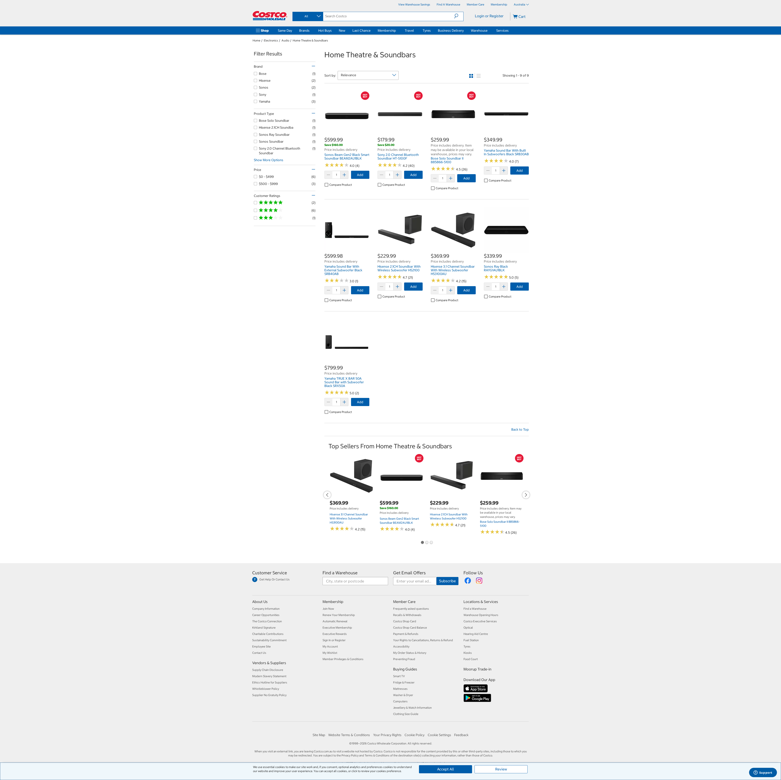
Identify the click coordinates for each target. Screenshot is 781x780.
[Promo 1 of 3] (422, 542)
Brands (304, 30)
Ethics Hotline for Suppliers (269, 682)
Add (360, 175)
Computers (400, 701)
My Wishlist (330, 653)
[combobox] (307, 16)
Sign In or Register (334, 640)
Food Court (471, 659)
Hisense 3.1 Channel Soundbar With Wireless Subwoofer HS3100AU (349, 518)
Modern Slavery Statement (269, 676)
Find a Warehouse (340, 573)
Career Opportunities (265, 615)
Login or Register (489, 16)
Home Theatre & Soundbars (310, 40)
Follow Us (473, 573)
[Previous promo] (327, 495)
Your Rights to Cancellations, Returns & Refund (423, 640)
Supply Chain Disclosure (267, 670)
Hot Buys (325, 30)
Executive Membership (337, 627)
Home (256, 40)
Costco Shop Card (404, 621)
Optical (468, 627)
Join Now (328, 609)
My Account (330, 646)
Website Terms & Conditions (349, 735)
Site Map (319, 735)
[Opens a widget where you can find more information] (763, 773)
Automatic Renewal (335, 621)
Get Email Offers (409, 573)
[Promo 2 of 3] (426, 542)
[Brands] (310, 30)
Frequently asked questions (411, 609)
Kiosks (468, 653)
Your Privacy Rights (387, 735)
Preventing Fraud (404, 659)
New (342, 30)
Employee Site (261, 646)
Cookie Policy (414, 735)
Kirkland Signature (264, 627)
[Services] (509, 30)
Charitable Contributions (268, 634)
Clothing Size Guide (405, 714)
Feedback (461, 735)
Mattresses (400, 689)
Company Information (266, 609)
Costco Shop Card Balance (410, 627)
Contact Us (259, 653)
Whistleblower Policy (265, 689)
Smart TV (399, 676)
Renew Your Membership (339, 615)
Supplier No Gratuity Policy (269, 695)
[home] (270, 16)
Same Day (285, 30)
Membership (387, 30)
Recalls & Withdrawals (407, 615)
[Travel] (415, 30)
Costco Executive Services (480, 621)
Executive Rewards (335, 634)
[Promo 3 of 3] (431, 542)
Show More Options (268, 160)
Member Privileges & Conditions (343, 659)
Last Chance (361, 30)
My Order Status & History (409, 653)
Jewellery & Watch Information (412, 707)
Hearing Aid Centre (476, 634)
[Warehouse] (488, 30)
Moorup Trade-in (477, 669)
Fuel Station (471, 640)
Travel (409, 30)
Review (501, 769)
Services (502, 30)
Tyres (427, 30)
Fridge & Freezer (403, 682)
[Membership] (397, 30)
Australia (519, 4)
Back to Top (520, 429)
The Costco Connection (267, 621)
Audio (285, 40)
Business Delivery (451, 30)
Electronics (271, 40)
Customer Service (269, 573)
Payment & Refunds (405, 634)
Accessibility (401, 646)
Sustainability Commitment (269, 640)
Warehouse (479, 30)
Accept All (445, 769)
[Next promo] (526, 495)
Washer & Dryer (403, 695)
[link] (346, 134)
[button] (458, 16)
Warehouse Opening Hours (481, 615)
